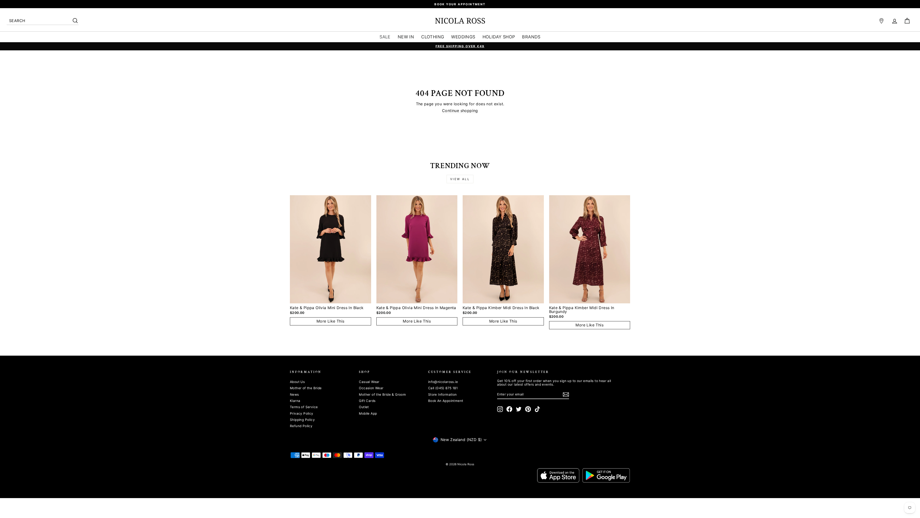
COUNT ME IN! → (506, 298)
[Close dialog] (547, 195)
